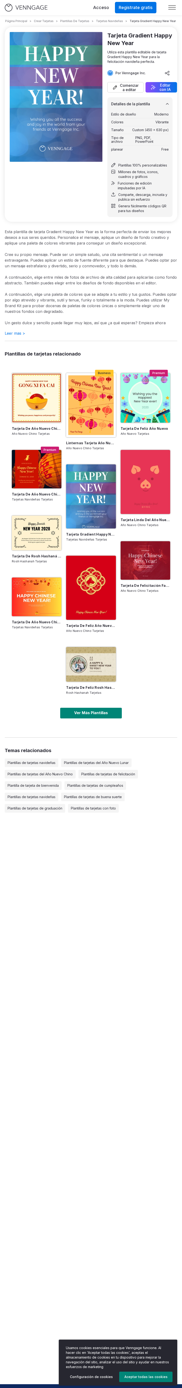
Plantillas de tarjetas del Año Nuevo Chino (40, 774)
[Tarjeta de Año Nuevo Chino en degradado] (36, 597)
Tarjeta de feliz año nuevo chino (91, 626)
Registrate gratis (136, 7)
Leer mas (15, 333)
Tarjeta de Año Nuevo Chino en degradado (36, 622)
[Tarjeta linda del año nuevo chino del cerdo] (145, 482)
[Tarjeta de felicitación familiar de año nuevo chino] (145, 560)
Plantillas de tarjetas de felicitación (108, 774)
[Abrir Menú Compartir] (167, 73)
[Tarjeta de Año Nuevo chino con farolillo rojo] (36, 469)
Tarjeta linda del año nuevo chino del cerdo (145, 520)
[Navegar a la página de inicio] (26, 8)
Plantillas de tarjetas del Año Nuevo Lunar (96, 763)
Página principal (16, 21)
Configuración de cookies (91, 1377)
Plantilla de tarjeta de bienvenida (33, 785)
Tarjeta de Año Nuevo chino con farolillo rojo (36, 494)
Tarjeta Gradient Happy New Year (91, 534)
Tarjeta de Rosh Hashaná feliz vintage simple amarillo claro (36, 556)
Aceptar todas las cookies (146, 1377)
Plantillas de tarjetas (74, 21)
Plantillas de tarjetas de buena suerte (93, 797)
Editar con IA (165, 87)
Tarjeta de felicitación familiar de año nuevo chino (145, 585)
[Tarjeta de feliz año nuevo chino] (91, 588)
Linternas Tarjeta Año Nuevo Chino (91, 443)
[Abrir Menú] (172, 7)
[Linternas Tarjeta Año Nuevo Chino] (91, 405)
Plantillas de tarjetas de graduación (35, 808)
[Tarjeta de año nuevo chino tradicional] (36, 398)
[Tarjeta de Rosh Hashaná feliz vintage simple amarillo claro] (36, 533)
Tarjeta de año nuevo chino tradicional (36, 428)
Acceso (101, 7)
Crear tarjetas (44, 21)
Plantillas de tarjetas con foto (93, 808)
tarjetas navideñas (109, 21)
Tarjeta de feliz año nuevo (144, 428)
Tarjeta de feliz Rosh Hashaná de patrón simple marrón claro (91, 687)
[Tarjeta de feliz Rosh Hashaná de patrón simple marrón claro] (91, 664)
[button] (125, 87)
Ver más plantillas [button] (91, 712)
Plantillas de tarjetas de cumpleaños (95, 785)
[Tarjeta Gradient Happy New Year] (91, 496)
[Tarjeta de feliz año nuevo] (145, 398)
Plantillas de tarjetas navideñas (31, 763)
